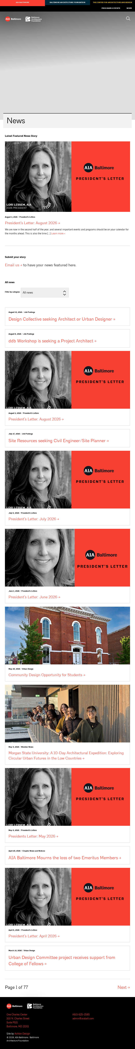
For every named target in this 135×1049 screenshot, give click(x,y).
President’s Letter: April (33, 936)
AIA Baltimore (22, 2)
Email (12, 265)
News (129, 8)
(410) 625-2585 (81, 1014)
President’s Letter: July (32, 519)
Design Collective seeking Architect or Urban (60, 319)
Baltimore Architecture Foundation (67, 2)
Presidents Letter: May (32, 836)
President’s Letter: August (31, 223)
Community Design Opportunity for (45, 674)
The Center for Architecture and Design (112, 2)
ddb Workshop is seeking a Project (51, 341)
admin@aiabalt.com (83, 1018)
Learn (57, 233)
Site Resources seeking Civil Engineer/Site (57, 440)
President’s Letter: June (33, 597)
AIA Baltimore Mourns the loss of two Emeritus (63, 858)
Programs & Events (111, 8)
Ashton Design (22, 1033)
